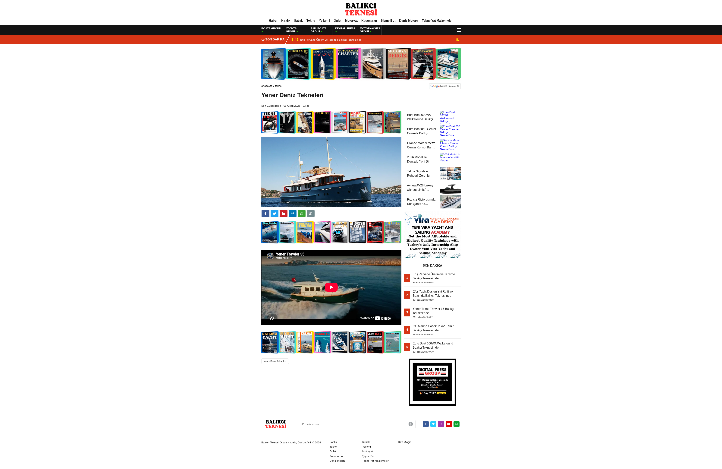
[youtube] (449, 424)
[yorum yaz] (310, 213)
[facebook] (265, 213)
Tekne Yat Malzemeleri (437, 20)
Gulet (337, 20)
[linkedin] (283, 213)
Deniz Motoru (408, 20)
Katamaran (369, 20)
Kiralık (285, 20)
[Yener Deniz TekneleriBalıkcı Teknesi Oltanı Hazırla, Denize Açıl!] (361, 9)
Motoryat (351, 20)
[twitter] (274, 213)
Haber (273, 20)
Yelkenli (324, 20)
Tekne (310, 20)
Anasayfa (266, 85)
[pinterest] (292, 213)
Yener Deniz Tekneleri (275, 361)
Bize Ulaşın (404, 441)
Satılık (298, 20)
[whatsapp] (457, 424)
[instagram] (441, 424)
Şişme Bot (388, 20)
